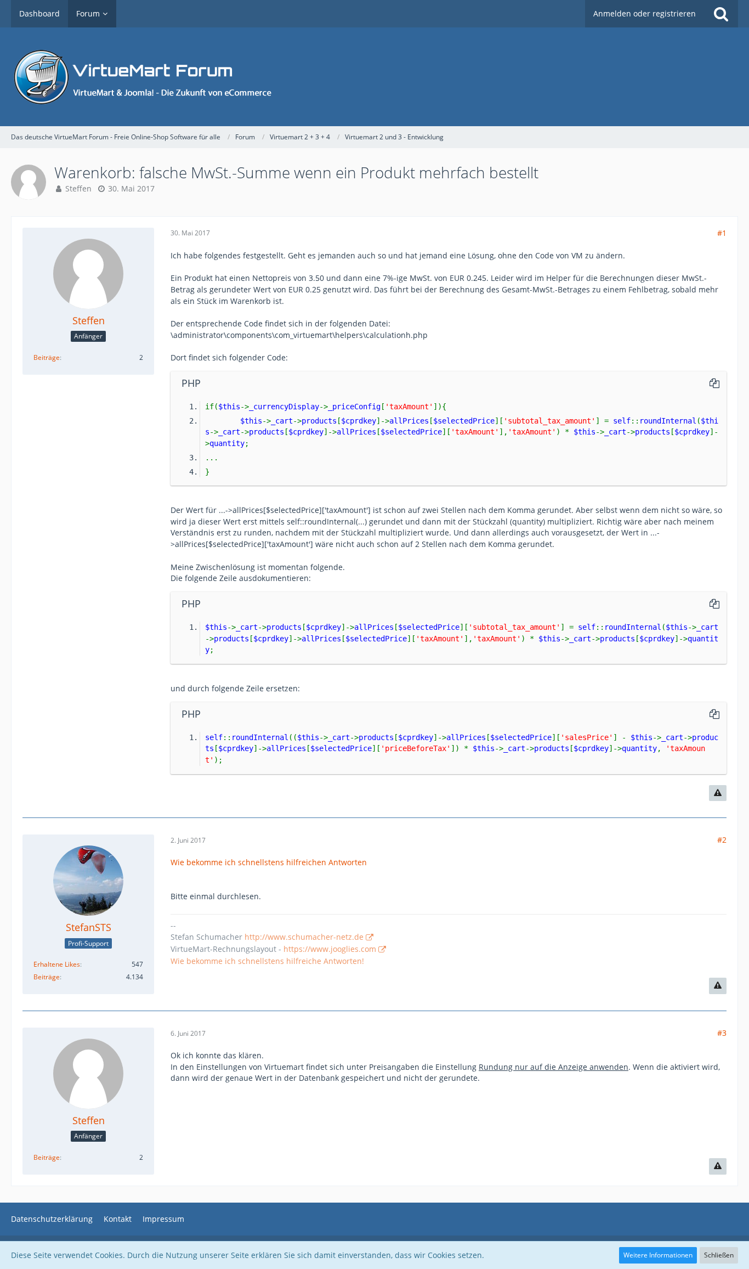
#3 (722, 1033)
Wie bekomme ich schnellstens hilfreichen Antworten (269, 862)
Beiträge (46, 357)
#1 (722, 233)
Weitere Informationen (658, 1255)
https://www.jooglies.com (329, 949)
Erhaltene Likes (56, 964)
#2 (722, 839)
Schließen (719, 1255)
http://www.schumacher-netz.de (304, 937)
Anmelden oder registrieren (644, 13)
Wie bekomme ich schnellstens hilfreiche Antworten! (267, 961)
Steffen (78, 188)
